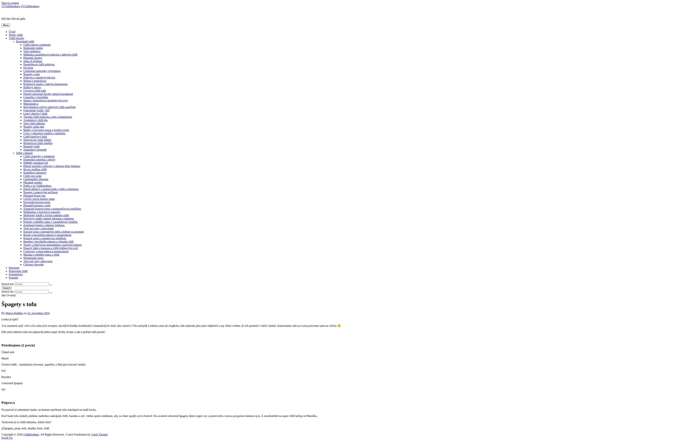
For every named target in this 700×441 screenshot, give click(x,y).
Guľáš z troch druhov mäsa (39, 198)
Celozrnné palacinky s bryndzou (42, 71)
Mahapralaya (30, 103)
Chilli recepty (16, 38)
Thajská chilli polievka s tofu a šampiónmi (47, 116)
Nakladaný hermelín (35, 149)
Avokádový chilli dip (35, 120)
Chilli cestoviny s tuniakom (39, 156)
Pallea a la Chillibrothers (37, 185)
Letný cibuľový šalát (35, 113)
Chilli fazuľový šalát (35, 136)
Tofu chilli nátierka (34, 123)
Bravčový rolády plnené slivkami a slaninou (48, 218)
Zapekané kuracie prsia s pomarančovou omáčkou (52, 208)
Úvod (12, 31)
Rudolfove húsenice (34, 172)
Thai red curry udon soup (37, 261)
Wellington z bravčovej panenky (42, 212)
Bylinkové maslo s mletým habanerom (45, 84)
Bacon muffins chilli (35, 169)
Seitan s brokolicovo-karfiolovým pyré (45, 100)
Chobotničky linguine (35, 179)
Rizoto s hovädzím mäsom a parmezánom (47, 235)
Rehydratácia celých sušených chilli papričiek (49, 107)
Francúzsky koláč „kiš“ (36, 110)
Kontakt (13, 277)
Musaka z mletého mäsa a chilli (41, 254)
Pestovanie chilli (18, 271)
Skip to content (10, 3)
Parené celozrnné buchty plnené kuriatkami (48, 93)
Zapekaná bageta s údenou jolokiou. (44, 225)
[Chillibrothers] (30, 6)
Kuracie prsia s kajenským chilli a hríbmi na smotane (53, 231)
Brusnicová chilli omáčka (37, 143)
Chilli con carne (32, 175)
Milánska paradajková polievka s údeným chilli (50, 54)
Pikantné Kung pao (34, 195)
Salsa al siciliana (32, 61)
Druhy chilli (16, 34)
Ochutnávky (16, 274)
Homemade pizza (33, 257)
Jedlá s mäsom (24, 153)
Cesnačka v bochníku (35, 97)
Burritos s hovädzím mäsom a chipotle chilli (48, 241)
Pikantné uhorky (32, 57)
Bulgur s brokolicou (34, 80)
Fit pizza (28, 67)
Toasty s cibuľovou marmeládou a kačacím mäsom (52, 244)
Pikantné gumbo (32, 182)
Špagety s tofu (31, 74)
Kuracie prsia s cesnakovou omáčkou (44, 238)
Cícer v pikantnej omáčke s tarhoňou (44, 133)
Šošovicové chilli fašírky (37, 139)
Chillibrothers (9, 12)
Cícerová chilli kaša (34, 90)
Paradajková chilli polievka (39, 64)
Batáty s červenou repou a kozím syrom (46, 130)
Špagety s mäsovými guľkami (40, 192)
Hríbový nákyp (32, 87)
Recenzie (14, 267)
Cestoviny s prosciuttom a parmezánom (46, 251)
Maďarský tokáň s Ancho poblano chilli (46, 215)
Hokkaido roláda (33, 48)
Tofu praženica (31, 51)
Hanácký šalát (31, 146)
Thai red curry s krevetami (38, 228)
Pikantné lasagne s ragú (36, 205)
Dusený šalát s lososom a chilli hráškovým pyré (50, 248)
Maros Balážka (14, 313)
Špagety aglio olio (33, 126)
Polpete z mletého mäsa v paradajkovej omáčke (50, 221)
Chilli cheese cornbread (36, 44)
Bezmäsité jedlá (25, 41)
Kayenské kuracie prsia (36, 202)
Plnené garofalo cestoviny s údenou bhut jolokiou (51, 166)
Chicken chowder (33, 264)
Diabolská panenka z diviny (39, 159)
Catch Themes (99, 434)
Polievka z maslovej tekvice (39, 77)
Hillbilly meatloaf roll (35, 162)
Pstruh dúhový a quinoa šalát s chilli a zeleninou (51, 189)
